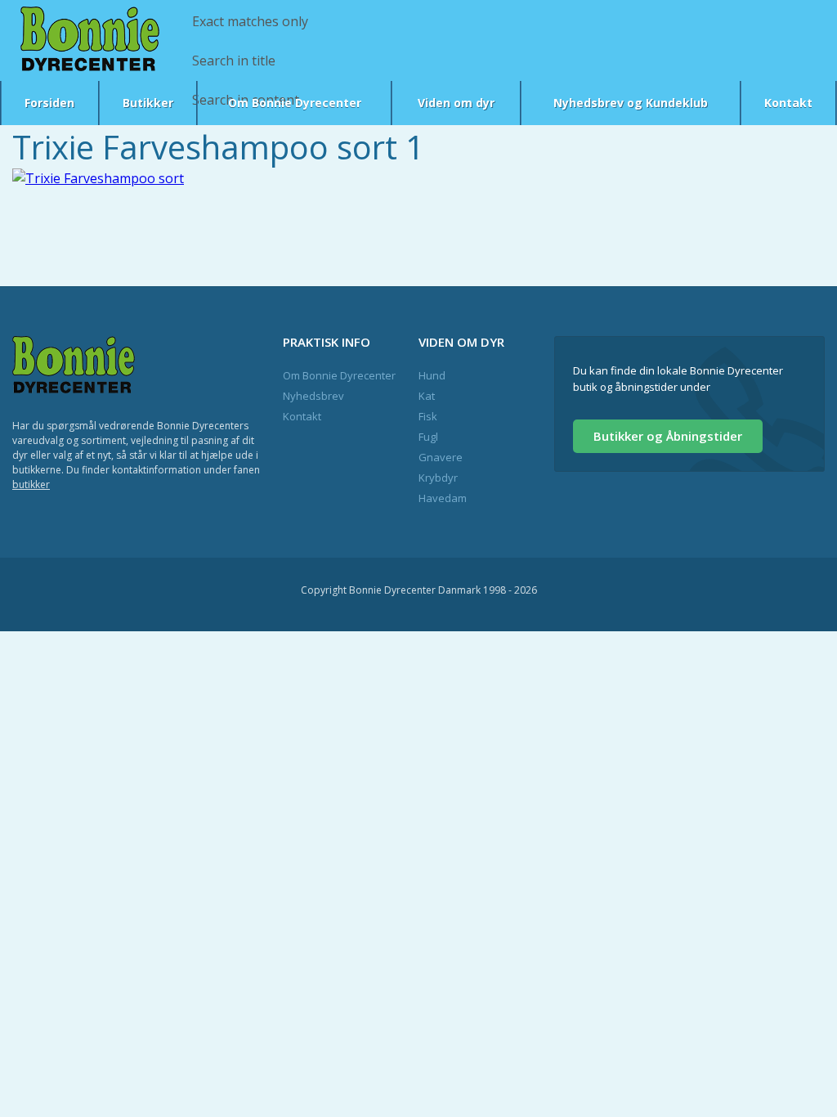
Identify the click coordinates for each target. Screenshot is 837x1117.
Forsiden (49, 102)
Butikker (148, 102)
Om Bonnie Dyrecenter (294, 102)
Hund (431, 375)
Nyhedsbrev (313, 395)
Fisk (427, 416)
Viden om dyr (456, 102)
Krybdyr (438, 477)
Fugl (428, 436)
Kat (426, 395)
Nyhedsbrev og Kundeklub (630, 102)
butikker (31, 484)
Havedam (442, 498)
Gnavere (440, 457)
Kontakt (788, 102)
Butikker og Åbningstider (667, 436)
